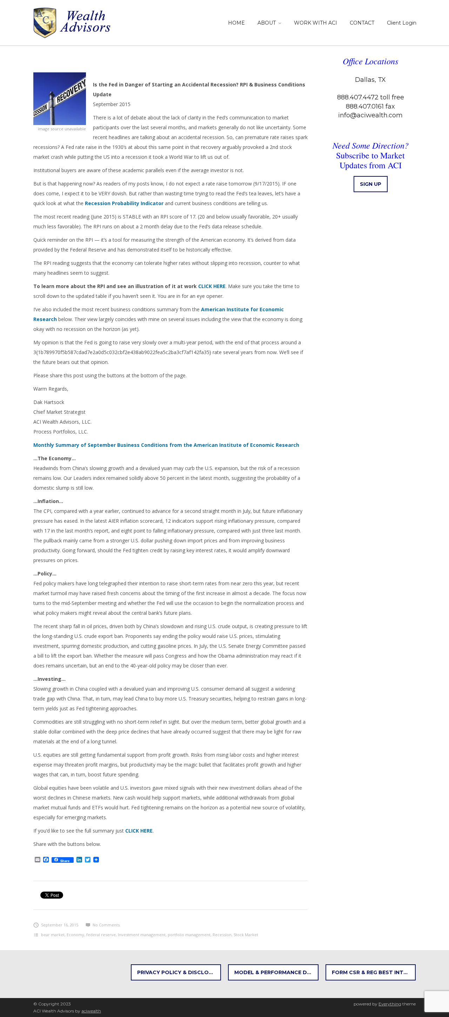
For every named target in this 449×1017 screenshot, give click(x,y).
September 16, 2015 (59, 924)
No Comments (106, 924)
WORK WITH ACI (315, 23)
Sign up (370, 184)
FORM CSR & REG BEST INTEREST (374, 972)
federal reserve (101, 934)
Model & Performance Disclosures (276, 972)
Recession (222, 934)
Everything (389, 1003)
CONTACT (362, 23)
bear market (53, 934)
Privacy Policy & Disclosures (179, 972)
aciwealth (91, 1010)
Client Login (401, 23)
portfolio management (189, 934)
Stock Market (246, 934)
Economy (75, 934)
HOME (236, 23)
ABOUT (266, 23)
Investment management (142, 934)
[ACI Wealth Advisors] (72, 21)
